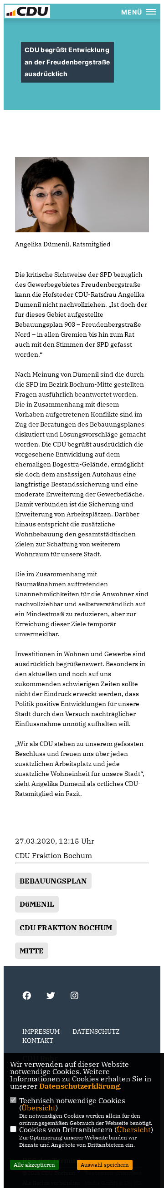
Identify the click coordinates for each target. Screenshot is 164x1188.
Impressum (41, 1031)
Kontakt (37, 1040)
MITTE (32, 951)
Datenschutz (96, 1031)
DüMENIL (37, 904)
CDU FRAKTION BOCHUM (66, 928)
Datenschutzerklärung (79, 1085)
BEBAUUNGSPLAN (53, 881)
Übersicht (38, 1107)
